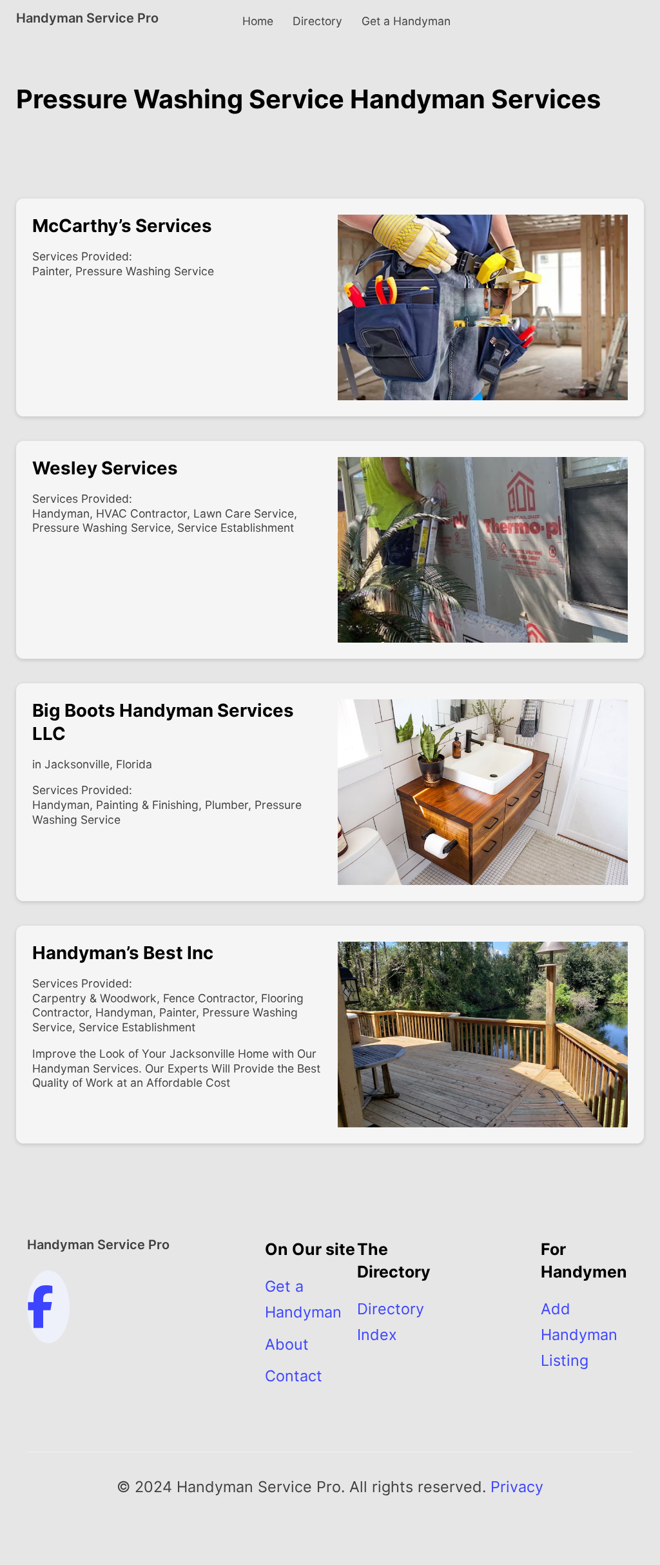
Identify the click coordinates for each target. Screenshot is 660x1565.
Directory (317, 21)
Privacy (516, 1486)
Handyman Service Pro (87, 18)
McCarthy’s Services (122, 226)
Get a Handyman (406, 21)
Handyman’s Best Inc (122, 953)
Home (257, 21)
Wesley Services (105, 468)
